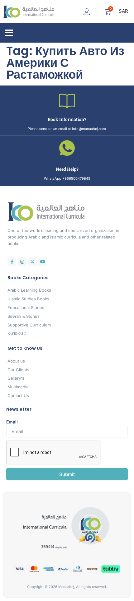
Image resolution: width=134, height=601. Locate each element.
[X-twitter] (32, 261)
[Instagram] (22, 261)
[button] (9, 32)
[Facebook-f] (11, 261)
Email (12, 421)
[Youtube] (42, 261)
